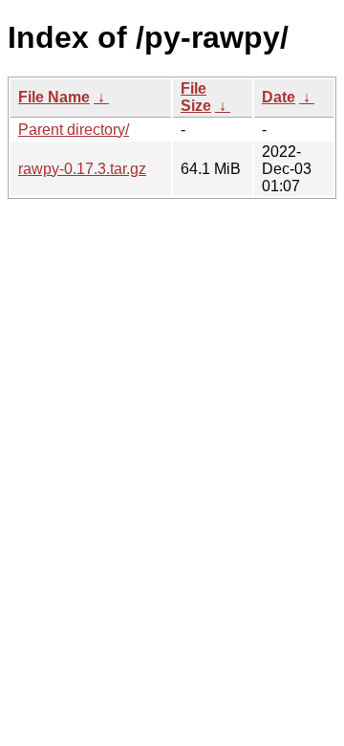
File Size (196, 97)
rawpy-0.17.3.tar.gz (82, 169)
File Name (54, 97)
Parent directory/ (73, 129)
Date (278, 97)
